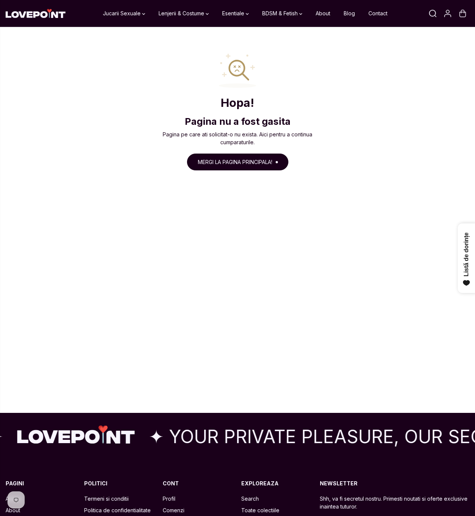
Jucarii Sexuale (122, 13)
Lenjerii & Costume (182, 13)
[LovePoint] (35, 13)
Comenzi (173, 510)
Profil (169, 498)
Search (250, 498)
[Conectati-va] (447, 13)
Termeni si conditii (106, 498)
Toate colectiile (260, 510)
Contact (377, 13)
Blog (349, 13)
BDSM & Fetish (280, 13)
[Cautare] (432, 13)
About (323, 13)
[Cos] (462, 13)
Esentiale (234, 13)
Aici (263, 134)
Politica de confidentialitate (117, 510)
